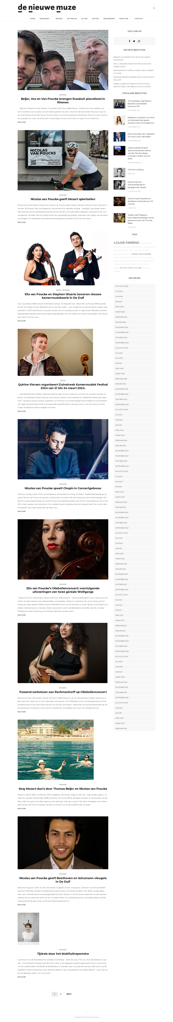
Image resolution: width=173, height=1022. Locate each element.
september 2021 (121, 589)
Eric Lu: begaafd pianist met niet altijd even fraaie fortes (132, 65)
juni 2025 (119, 358)
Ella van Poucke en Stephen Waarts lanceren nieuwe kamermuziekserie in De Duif (63, 296)
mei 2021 (118, 610)
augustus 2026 (121, 286)
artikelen (72, 18)
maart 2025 (120, 373)
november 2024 (122, 394)
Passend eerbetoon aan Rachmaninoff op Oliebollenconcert (63, 692)
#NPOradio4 (135, 264)
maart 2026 (120, 312)
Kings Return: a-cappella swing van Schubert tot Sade (134, 71)
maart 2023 (120, 497)
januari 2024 (120, 445)
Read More (22, 122)
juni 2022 (119, 543)
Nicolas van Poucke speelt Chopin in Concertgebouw (63, 488)
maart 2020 (120, 677)
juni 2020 (119, 667)
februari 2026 (121, 317)
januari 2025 (120, 384)
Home (32, 18)
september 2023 (122, 466)
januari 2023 (120, 507)
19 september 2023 (134, 141)
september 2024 (122, 404)
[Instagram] (139, 41)
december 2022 (121, 512)
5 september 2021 (134, 127)
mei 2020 (118, 672)
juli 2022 (118, 538)
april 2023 (119, 492)
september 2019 (121, 697)
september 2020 (122, 651)
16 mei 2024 (101, 283)
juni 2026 (119, 296)
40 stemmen (141, 257)
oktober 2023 (121, 461)
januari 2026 (120, 322)
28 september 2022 (134, 162)
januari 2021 (120, 631)
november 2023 (122, 456)
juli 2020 (119, 661)
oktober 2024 (121, 399)
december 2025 (121, 327)
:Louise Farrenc (127, 242)
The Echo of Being (135, 170)
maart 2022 (120, 559)
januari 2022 (120, 569)
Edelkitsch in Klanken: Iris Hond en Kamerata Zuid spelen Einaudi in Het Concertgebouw (141, 120)
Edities (95, 18)
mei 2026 (118, 302)
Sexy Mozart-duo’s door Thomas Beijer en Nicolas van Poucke (63, 788)
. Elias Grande (149, 247)
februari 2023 (121, 502)
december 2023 (121, 451)
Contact (139, 18)
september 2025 (122, 343)
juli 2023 (118, 476)
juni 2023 (119, 482)
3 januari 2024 (100, 577)
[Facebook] (129, 41)
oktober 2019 (121, 692)
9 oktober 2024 (99, 188)
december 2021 (121, 574)
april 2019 (119, 718)
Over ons (124, 18)
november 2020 (122, 641)
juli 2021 (118, 600)
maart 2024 (120, 435)
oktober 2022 (121, 523)
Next (69, 994)
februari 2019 (121, 728)
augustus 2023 (121, 471)
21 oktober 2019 (134, 110)
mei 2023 (118, 487)
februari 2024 (121, 440)
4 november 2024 (99, 87)
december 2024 (121, 389)
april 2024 (119, 430)
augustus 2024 (121, 409)
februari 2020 (121, 682)
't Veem (130, 250)
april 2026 (119, 307)
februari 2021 (121, 625)
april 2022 (119, 554)
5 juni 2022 (132, 227)
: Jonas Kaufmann (140, 254)
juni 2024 (119, 420)
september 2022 (122, 528)
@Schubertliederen (124, 264)
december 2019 (121, 687)
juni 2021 (118, 605)
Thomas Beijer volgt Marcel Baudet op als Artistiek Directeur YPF (139, 103)
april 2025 (119, 368)
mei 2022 (118, 548)
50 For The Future (130, 268)
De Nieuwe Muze (28, 87)
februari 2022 (121, 564)
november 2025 (121, 332)
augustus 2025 (121, 348)
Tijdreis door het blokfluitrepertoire (63, 953)
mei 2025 (118, 363)
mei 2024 (118, 425)
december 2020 (121, 636)
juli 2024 (118, 415)
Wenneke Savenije (29, 188)
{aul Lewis (149, 257)
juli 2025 (118, 353)
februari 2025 (121, 379)
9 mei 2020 (131, 174)
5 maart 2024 (100, 477)
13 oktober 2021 (85, 777)
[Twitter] (134, 41)
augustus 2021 (121, 595)
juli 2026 (118, 291)
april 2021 (119, 615)
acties (84, 18)
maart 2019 (119, 723)
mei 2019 (118, 713)
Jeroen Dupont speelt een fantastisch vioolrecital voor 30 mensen (140, 201)
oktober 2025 (121, 337)
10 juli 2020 (32, 942)
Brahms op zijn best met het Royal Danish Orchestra (132, 58)
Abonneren (109, 18)
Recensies (45, 18)
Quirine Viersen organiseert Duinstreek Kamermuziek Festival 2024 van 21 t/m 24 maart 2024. (63, 386)
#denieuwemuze (128, 261)
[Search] (154, 8)
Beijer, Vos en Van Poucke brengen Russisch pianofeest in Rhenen (63, 100)
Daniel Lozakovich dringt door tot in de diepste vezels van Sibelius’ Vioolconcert (132, 85)
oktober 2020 (121, 646)
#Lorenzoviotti (138, 247)
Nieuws (59, 18)
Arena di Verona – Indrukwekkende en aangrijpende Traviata (137, 184)
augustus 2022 (121, 533)
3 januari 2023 (100, 680)
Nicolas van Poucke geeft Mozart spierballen (63, 199)
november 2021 (121, 579)
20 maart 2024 (84, 373)
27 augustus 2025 (134, 191)
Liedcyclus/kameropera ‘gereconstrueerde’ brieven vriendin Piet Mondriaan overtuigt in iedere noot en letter (139, 153)
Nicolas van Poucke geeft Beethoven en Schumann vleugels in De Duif (63, 879)
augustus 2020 (121, 656)
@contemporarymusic (122, 254)
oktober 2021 (121, 584)
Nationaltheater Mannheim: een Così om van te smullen (134, 78)
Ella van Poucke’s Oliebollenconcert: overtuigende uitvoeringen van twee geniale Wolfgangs (63, 590)
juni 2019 (118, 708)
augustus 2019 (121, 703)
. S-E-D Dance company (141, 250)
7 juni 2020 (132, 208)
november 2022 (121, 517)
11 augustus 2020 (99, 867)
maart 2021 (119, 620)
